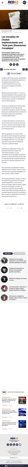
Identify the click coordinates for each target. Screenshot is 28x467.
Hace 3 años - (10, 32)
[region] (14, 220)
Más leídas (8, 253)
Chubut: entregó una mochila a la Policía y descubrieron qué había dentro (9, 424)
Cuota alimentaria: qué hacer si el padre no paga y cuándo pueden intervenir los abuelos (18, 288)
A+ (24, 69)
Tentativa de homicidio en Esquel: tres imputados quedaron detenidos (16, 270)
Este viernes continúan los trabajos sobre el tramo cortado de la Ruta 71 (18, 297)
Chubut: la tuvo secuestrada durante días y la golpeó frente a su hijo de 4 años (9, 412)
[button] (10, 64)
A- (26, 69)
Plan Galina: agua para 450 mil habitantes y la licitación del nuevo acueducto (9, 400)
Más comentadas (19, 253)
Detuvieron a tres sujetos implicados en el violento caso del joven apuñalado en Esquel (17, 260)
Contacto (8, 461)
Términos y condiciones (16, 461)
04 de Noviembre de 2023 (7, 30)
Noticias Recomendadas (16, 392)
